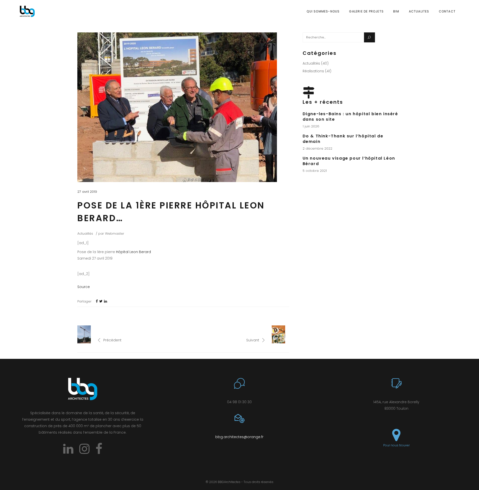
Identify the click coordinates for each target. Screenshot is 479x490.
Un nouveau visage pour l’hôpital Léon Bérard (349, 161)
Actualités (85, 233)
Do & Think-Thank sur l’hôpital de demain (343, 138)
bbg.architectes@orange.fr (239, 436)
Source (83, 286)
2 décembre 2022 (317, 148)
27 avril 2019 (87, 191)
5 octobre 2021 (315, 170)
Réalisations (313, 71)
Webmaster (114, 233)
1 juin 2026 (311, 126)
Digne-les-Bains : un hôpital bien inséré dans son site (350, 116)
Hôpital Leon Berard (133, 251)
